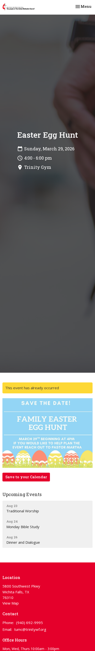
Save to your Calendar (26, 476)
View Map (10, 603)
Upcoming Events (22, 494)
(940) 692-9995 (29, 622)
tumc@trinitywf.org (30, 629)
